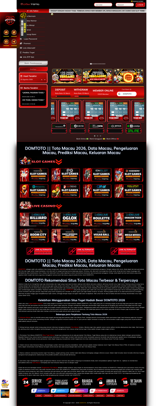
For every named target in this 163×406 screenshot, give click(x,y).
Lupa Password (30, 38)
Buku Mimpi (28, 25)
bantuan (100, 395)
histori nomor (75, 395)
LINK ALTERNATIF (43, 251)
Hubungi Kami (29, 34)
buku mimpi (88, 395)
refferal (110, 395)
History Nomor (30, 20)
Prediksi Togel (28, 52)
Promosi (27, 43)
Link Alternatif (29, 47)
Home (39, 395)
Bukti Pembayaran (100, 391)
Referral (27, 29)
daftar (120, 395)
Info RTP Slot (28, 57)
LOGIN (140, 5)
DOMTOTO (41, 391)
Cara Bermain (29, 16)
